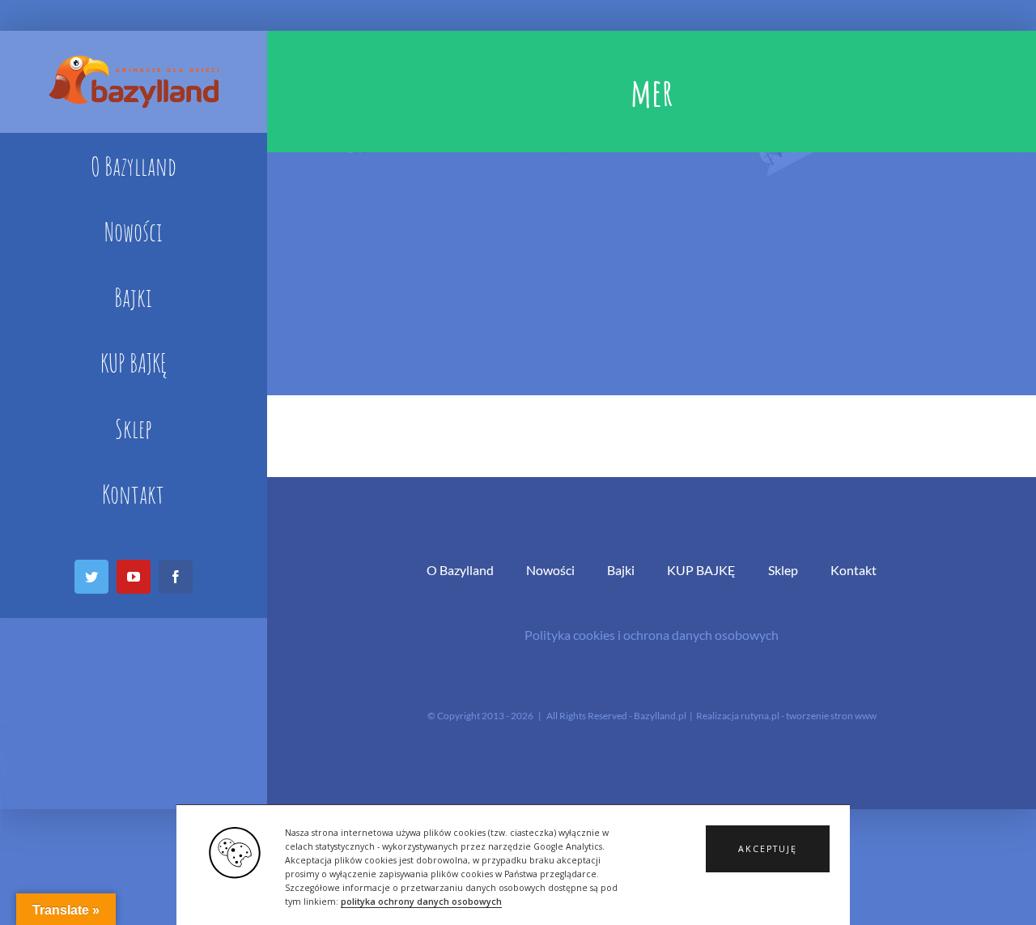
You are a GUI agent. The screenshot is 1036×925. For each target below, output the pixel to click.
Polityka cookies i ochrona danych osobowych (651, 634)
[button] (768, 848)
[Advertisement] (651, 273)
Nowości (550, 570)
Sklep (783, 570)
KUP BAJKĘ (701, 570)
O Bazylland (460, 570)
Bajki (621, 570)
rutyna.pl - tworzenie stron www (809, 716)
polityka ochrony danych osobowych (421, 901)
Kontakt (853, 570)
